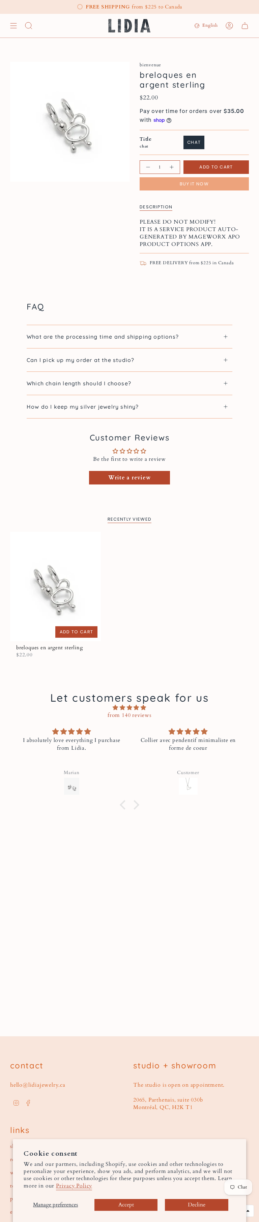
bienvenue (150, 65)
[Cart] (245, 25)
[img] (129, 707)
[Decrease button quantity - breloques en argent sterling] (148, 167)
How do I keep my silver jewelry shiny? (83, 406)
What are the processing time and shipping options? (103, 336)
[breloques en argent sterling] (55, 586)
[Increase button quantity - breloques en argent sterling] (172, 167)
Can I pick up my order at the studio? (80, 360)
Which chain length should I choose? (79, 383)
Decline (196, 1204)
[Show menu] (13, 25)
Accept (126, 1204)
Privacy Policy (74, 1186)
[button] (124, 805)
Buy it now (194, 184)
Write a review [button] (129, 477)
